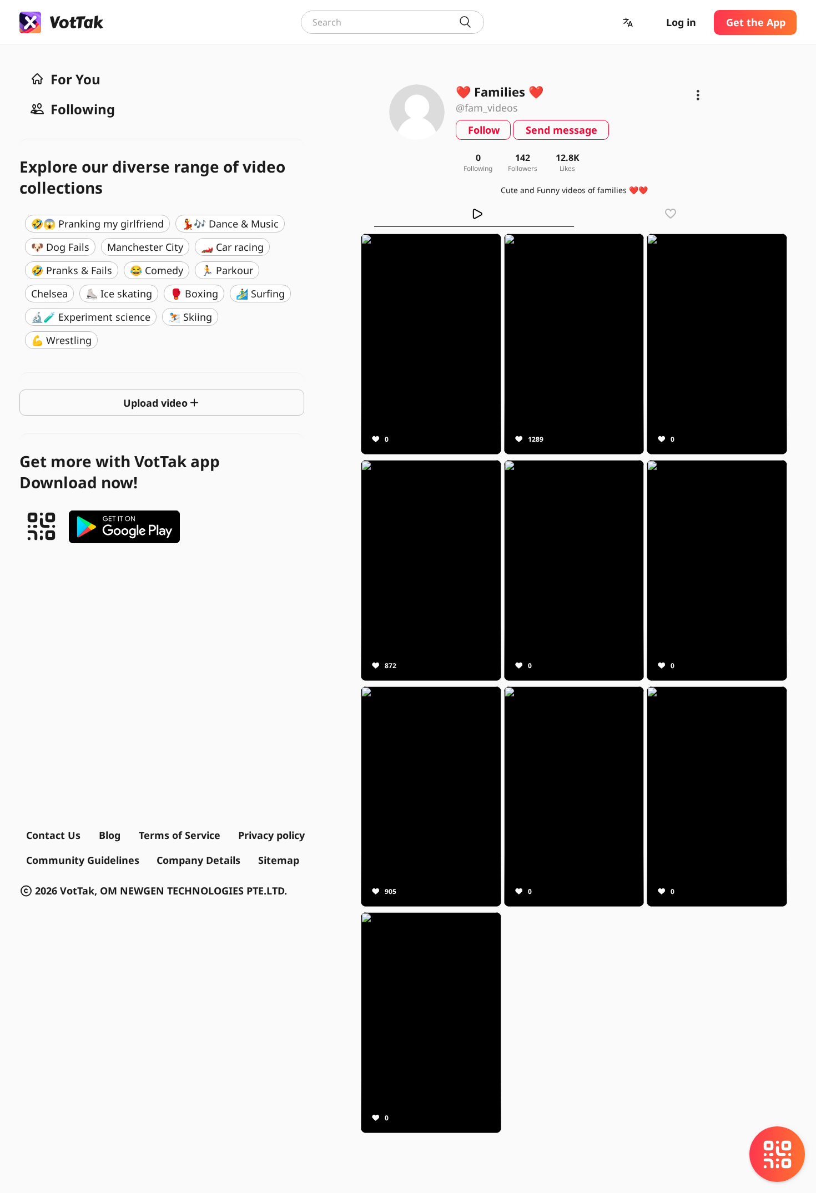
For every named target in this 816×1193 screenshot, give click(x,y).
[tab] (474, 213)
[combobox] (392, 22)
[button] (629, 22)
